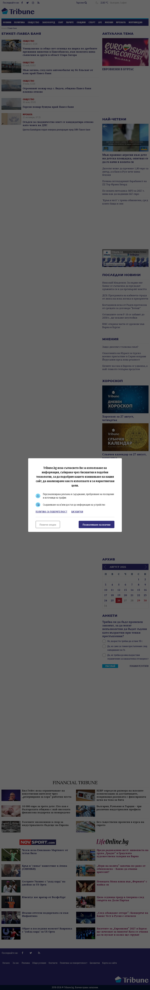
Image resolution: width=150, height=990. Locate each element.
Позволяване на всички (96, 524)
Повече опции (48, 524)
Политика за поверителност (51, 511)
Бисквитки (77, 511)
